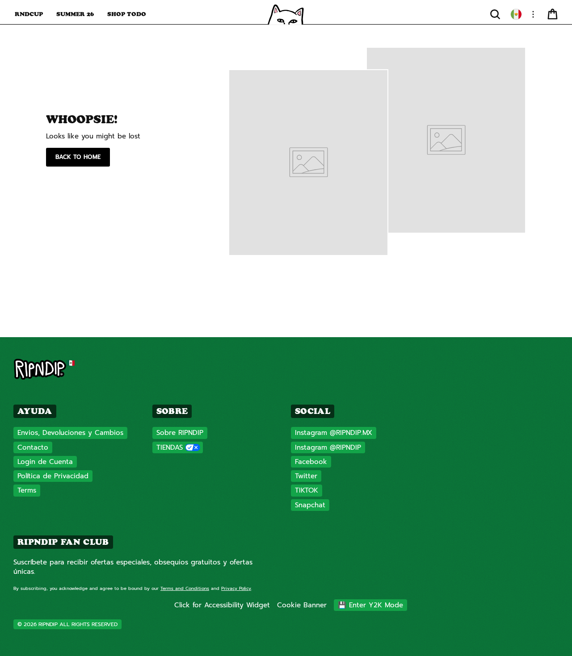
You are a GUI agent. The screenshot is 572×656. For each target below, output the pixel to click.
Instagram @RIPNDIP (328, 447)
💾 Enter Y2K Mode (370, 605)
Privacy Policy (236, 588)
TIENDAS (169, 447)
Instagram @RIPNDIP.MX (333, 433)
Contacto (32, 447)
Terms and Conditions (184, 588)
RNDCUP (29, 13)
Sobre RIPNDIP (179, 433)
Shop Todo (126, 13)
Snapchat (310, 505)
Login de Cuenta (45, 462)
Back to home (78, 157)
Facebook (311, 462)
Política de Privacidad (52, 476)
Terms (26, 490)
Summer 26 (75, 13)
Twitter (306, 476)
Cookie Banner (302, 605)
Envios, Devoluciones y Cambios (70, 433)
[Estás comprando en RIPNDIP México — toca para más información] (516, 14)
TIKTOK (306, 490)
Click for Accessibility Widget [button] (222, 605)
